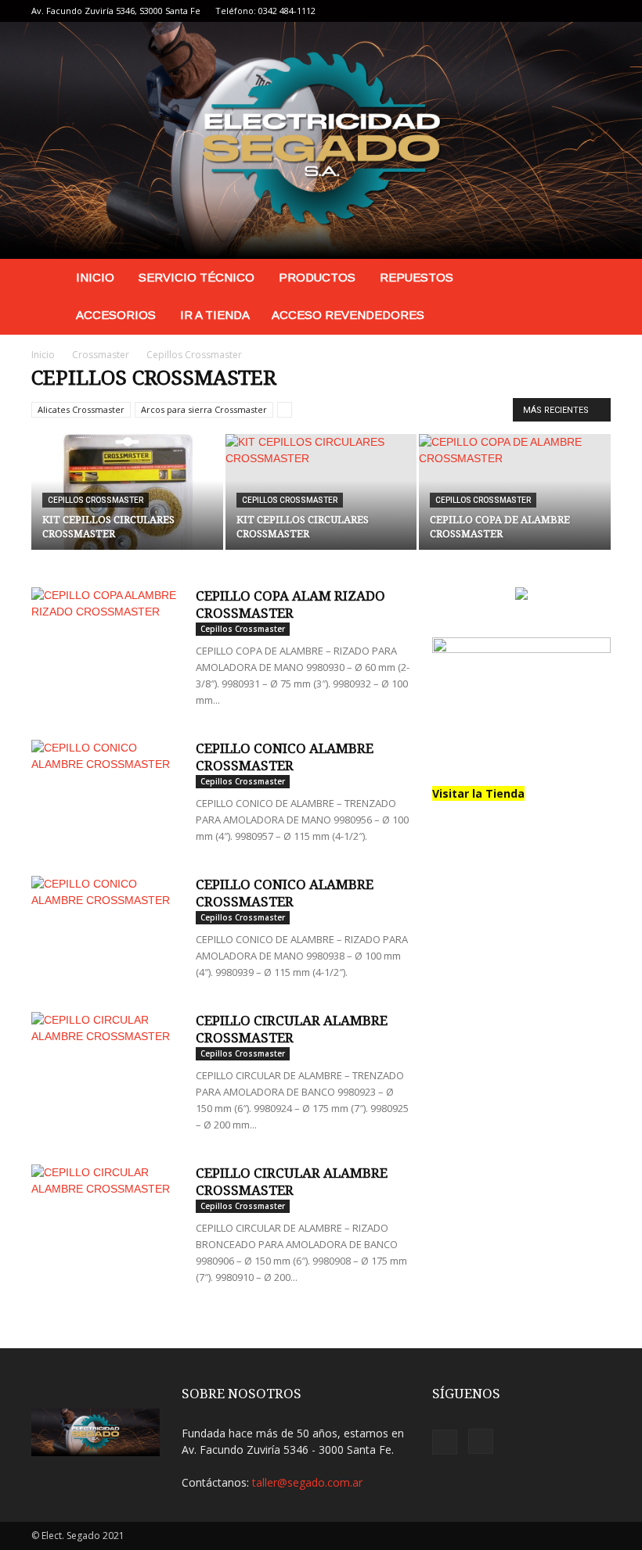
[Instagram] (599, 11)
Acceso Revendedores (348, 314)
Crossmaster (100, 354)
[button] (592, 278)
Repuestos (416, 277)
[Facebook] (573, 11)
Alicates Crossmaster (81, 409)
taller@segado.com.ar (307, 1482)
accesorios (116, 314)
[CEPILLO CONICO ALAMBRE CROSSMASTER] (105, 791)
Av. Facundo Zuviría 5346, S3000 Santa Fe (115, 10)
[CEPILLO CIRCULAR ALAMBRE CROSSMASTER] (105, 1063)
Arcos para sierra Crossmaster (204, 409)
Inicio (95, 277)
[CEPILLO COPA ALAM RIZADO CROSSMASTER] (105, 638)
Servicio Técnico (196, 277)
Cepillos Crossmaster (95, 500)
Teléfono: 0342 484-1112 (265, 10)
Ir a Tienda (215, 314)
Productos (317, 277)
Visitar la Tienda (478, 793)
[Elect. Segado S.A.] (321, 140)
